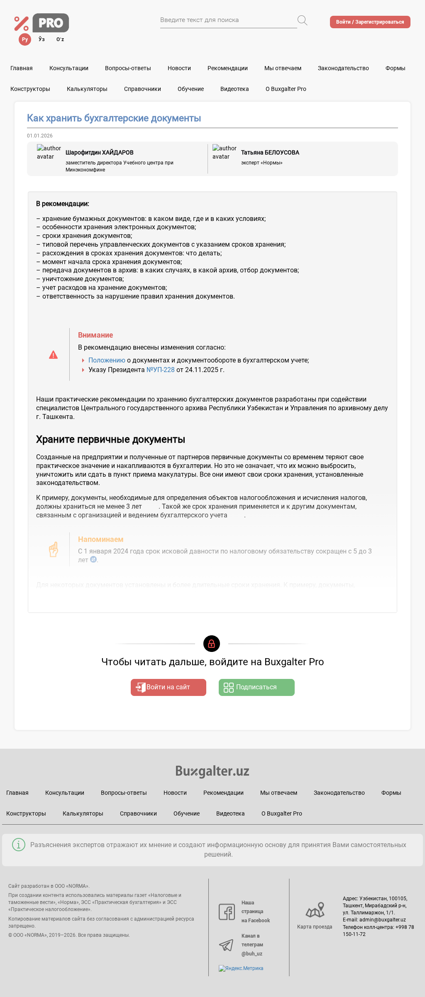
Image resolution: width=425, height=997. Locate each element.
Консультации (68, 68)
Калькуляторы (83, 813)
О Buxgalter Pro (286, 89)
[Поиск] (303, 20)
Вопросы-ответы (128, 68)
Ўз (42, 39)
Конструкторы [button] (30, 89)
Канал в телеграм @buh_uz (252, 945)
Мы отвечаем (282, 68)
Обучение (186, 813)
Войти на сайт (168, 687)
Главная (21, 68)
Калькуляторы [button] (87, 89)
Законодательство (343, 68)
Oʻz (60, 39)
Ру (25, 39)
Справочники (142, 89)
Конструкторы (26, 813)
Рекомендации (228, 68)
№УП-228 (161, 370)
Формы (395, 68)
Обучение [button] (191, 89)
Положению (106, 360)
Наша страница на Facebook (256, 912)
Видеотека (234, 89)
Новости (179, 68)
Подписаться (256, 687)
